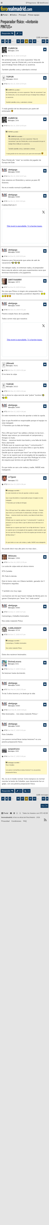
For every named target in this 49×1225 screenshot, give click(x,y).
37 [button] (22, 41)
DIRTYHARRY (15, 280)
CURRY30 (12, 48)
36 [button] (18, 41)
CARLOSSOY (14, 628)
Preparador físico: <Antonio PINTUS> (19, 24)
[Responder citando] (44, 49)
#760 (5, 756)
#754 (5, 612)
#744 (5, 176)
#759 (5, 730)
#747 (5, 287)
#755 (5, 634)
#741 (5, 56)
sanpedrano (14, 749)
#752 (5, 484)
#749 (5, 370)
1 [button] (9, 41)
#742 (5, 84)
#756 (5, 669)
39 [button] (30, 41)
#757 (5, 689)
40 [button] (35, 41)
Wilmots (12, 556)
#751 (5, 411)
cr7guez (12, 477)
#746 (5, 256)
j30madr (10, 363)
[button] (3, 41)
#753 (5, 562)
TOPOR (10, 77)
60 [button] (43, 41)
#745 (5, 201)
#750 (5, 391)
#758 (5, 710)
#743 (5, 126)
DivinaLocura (14, 661)
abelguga (12, 169)
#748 (5, 310)
